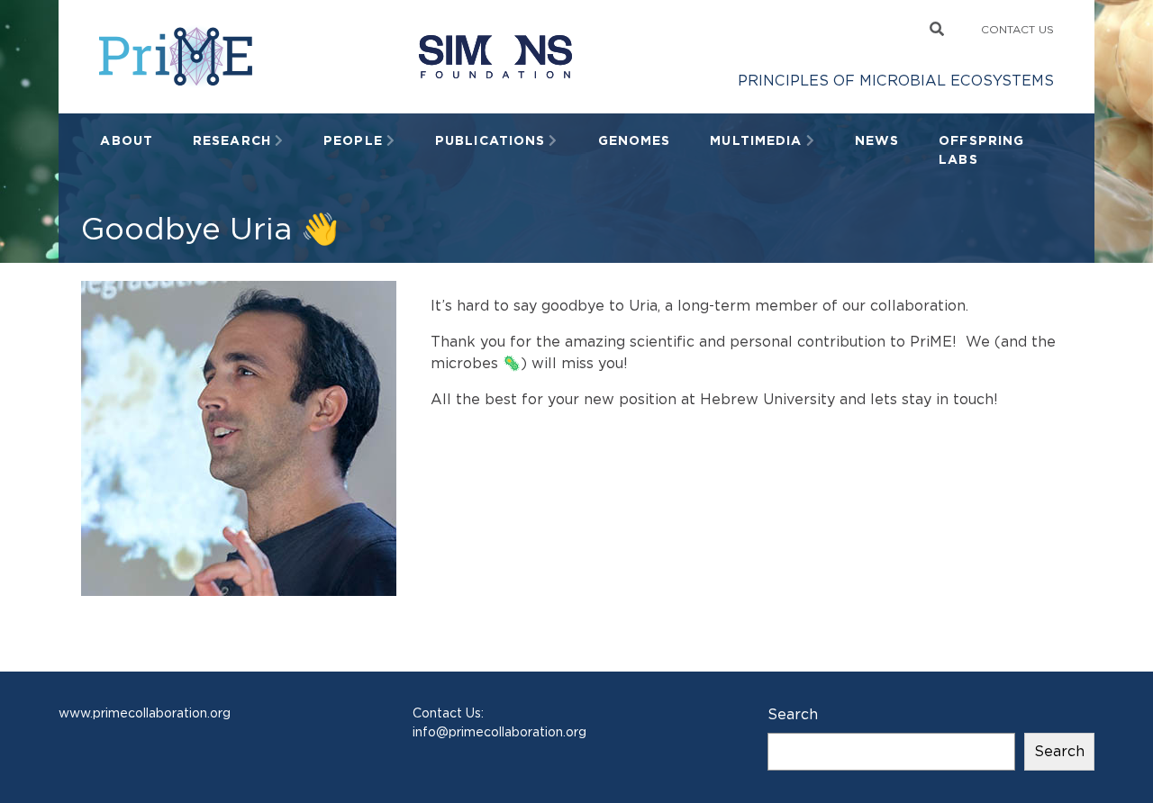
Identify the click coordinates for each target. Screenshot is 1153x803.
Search (792, 714)
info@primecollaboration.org (499, 732)
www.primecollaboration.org (145, 713)
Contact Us (1017, 29)
